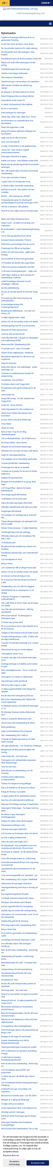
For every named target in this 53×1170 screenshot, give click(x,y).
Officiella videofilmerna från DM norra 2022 (19, 507)
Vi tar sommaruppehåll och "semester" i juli (19, 875)
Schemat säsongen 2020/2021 (14, 829)
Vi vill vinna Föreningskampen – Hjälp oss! (19, 271)
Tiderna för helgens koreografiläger (16, 783)
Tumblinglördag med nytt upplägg (15, 532)
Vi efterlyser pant (8, 542)
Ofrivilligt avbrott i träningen (12, 1112)
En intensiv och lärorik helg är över (15, 576)
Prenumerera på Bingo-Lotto (13, 825)
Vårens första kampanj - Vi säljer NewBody (19, 528)
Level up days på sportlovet (13, 334)
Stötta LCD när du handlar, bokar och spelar (19, 321)
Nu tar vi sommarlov (9, 108)
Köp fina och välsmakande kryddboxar (17, 800)
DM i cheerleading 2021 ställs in (14, 735)
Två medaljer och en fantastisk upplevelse (19, 459)
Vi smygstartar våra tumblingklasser (16, 1026)
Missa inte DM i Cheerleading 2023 (15, 344)
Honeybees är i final (9, 980)
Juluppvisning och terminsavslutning (16, 969)
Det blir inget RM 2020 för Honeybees (17, 906)
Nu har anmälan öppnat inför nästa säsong (19, 48)
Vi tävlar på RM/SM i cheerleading (15, 463)
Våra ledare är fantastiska (12, 77)
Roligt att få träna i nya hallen (13, 792)
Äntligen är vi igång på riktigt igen (15, 1100)
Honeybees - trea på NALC (12, 380)
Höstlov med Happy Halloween (14, 73)
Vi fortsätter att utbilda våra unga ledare (18, 263)
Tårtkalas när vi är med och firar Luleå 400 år (19, 451)
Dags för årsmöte (8, 363)
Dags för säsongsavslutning (13, 455)
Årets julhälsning (8, 727)
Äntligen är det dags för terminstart (16, 1036)
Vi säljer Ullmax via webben (12, 1104)
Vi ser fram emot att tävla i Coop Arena (17, 44)
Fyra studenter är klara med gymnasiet (17, 259)
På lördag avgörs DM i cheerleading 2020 (18, 925)
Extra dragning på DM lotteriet (13, 495)
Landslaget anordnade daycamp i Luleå (18, 940)
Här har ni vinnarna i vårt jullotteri (14, 207)
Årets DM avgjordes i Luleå (12, 127)
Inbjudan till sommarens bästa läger (16, 447)
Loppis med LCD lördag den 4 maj (15, 181)
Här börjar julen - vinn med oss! (14, 990)
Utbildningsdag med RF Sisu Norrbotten (18, 326)
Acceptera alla (37, 1163)
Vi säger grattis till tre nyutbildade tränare (18, 796)
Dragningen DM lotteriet (11, 511)
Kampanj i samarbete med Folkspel (16, 902)
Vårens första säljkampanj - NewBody (17, 353)
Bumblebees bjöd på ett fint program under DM (21, 59)
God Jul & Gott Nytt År (10, 142)
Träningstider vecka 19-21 (12, 654)
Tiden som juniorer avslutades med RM (17, 267)
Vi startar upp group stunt (12, 622)
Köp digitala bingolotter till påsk (14, 894)
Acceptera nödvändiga (14, 1163)
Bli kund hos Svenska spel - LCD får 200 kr (19, 1095)
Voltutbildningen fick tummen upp (15, 69)
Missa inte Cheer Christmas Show (15, 219)
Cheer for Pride (7, 428)
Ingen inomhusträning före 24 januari (16, 731)
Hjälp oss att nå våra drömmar (14, 138)
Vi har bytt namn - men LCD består (15, 348)
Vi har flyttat (6, 424)
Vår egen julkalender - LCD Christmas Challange (21, 746)
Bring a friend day (8, 929)
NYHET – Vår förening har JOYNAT (15, 196)
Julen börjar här (7, 394)
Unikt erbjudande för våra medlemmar (17, 409)
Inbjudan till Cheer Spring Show (14, 330)
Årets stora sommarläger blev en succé (17, 244)
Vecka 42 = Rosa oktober (12, 405)
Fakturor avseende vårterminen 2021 (16, 719)
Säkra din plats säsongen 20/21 (14, 842)
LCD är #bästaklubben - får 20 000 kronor (18, 438)
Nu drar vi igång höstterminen (13, 837)
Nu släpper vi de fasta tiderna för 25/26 (17, 92)
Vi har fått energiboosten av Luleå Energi (18, 858)
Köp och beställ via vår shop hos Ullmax (18, 788)
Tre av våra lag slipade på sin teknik (16, 236)
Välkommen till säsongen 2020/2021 (16, 883)
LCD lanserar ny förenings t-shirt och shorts (19, 833)
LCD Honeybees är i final (11, 559)
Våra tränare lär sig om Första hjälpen (17, 649)
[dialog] (26, 1150)
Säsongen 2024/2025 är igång (14, 156)
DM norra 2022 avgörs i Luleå (13, 685)
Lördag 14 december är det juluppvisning (18, 146)
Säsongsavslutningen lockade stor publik (19, 1047)
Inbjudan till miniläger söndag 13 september (19, 804)
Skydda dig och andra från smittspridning (19, 910)
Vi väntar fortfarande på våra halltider (16, 104)
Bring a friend (7, 563)
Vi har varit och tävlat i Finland (13, 177)
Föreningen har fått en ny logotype (15, 248)
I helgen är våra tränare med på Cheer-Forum (19, 633)
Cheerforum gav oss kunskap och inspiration (20, 81)
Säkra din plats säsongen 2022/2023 (16, 503)
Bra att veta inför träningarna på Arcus (17, 695)
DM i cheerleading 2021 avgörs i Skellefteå (19, 879)
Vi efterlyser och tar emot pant (14, 499)
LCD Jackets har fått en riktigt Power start (18, 568)
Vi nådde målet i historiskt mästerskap (17, 186)
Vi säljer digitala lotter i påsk (13, 317)
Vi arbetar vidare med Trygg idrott (15, 384)
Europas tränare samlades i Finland (16, 240)
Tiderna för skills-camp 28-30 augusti (17, 821)
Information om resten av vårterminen (17, 677)
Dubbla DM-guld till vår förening (14, 921)
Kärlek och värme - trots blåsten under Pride (19, 160)
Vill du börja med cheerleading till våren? (18, 723)
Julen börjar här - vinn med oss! (14, 756)
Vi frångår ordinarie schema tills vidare (17, 898)
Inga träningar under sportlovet (14, 681)
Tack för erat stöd (8, 767)
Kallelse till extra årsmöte (11, 478)
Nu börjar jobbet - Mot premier (14, 442)
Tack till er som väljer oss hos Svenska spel (19, 211)
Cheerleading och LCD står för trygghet (17, 586)
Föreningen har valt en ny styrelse (15, 467)
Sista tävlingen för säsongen (13, 113)
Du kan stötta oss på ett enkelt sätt (16, 420)
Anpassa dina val (11, 1155)
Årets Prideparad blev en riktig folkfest (17, 96)
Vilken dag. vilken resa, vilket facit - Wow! (18, 117)
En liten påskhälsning (10, 288)
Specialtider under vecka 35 (13, 100)
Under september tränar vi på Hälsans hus (19, 1108)
